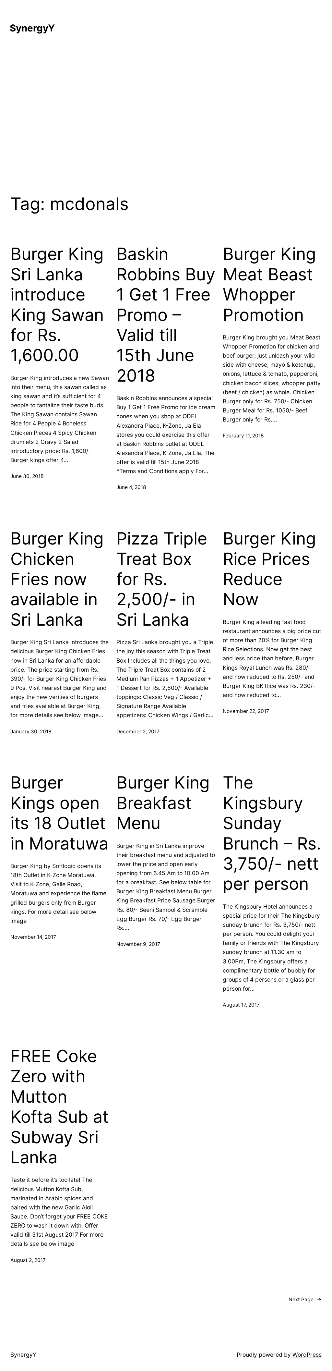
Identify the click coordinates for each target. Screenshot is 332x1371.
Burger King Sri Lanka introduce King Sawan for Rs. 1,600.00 (57, 304)
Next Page (305, 1299)
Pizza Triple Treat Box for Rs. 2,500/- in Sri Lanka (161, 579)
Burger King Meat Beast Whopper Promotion (269, 284)
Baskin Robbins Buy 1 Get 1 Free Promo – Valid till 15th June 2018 (165, 315)
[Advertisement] (166, 113)
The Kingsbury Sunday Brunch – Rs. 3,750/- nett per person (272, 833)
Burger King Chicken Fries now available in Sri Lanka (57, 579)
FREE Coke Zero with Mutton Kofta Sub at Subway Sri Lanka (59, 1107)
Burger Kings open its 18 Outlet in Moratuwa (59, 813)
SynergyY (32, 28)
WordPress (307, 1354)
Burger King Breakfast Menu (163, 803)
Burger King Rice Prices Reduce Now (269, 569)
